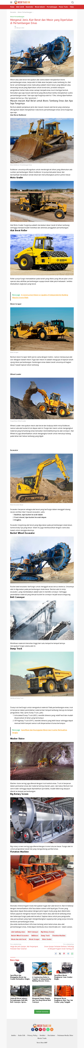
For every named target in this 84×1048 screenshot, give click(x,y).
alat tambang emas (18, 932)
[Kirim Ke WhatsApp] (72, 953)
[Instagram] (44, 1029)
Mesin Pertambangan (17, 16)
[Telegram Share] (68, 953)
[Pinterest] (40, 1029)
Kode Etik (21, 1035)
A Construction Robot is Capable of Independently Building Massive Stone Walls (41, 979)
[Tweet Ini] (59, 953)
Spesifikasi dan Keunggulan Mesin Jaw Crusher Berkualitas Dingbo (20, 977)
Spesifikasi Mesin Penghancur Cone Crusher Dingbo (63, 977)
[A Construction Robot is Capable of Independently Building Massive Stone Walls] (42, 968)
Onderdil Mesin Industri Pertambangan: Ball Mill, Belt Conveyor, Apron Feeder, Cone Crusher (19, 1000)
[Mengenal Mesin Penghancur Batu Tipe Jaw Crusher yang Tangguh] (64, 990)
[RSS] (51, 1029)
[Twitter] (36, 1029)
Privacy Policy (32, 1035)
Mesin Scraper (34, 939)
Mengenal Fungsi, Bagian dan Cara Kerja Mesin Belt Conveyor (41, 1000)
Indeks (13, 1035)
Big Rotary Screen (47, 932)
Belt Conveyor (33, 932)
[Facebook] (32, 1029)
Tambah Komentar (42, 1012)
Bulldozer (35, 936)
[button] (11, 2)
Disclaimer (51, 1035)
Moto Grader (47, 939)
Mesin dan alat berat (18, 939)
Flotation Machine (58, 936)
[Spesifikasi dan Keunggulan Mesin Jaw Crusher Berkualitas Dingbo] (20, 967)
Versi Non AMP (42, 1043)
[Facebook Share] (55, 953)
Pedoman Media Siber (65, 1035)
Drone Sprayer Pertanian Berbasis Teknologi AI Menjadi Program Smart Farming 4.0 (59, 946)
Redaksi (42, 1035)
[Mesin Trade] (22, 2)
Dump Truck (45, 936)
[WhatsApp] (48, 1029)
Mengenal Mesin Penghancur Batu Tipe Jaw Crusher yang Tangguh (63, 1000)
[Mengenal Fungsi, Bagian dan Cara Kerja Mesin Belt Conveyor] (42, 990)
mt (15, 26)
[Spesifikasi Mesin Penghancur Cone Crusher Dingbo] (64, 967)
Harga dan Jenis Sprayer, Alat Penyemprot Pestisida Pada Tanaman (24, 946)
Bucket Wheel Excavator (20, 936)
